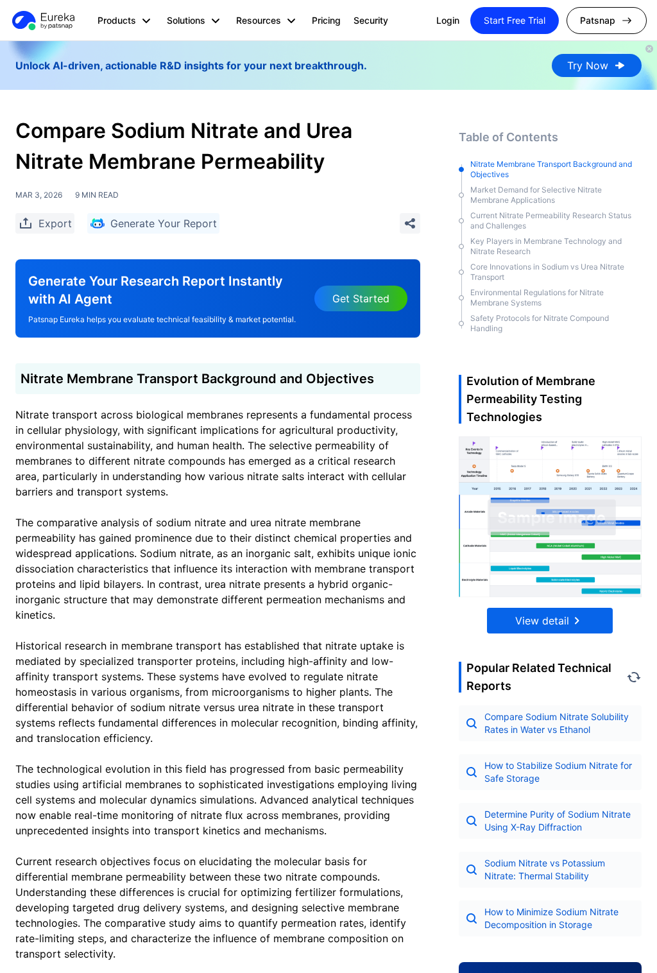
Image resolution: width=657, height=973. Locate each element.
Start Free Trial (514, 20)
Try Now (587, 65)
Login (447, 20)
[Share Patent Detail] (410, 223)
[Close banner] (649, 48)
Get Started (360, 298)
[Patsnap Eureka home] (42, 20)
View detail (542, 620)
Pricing (326, 20)
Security (371, 20)
